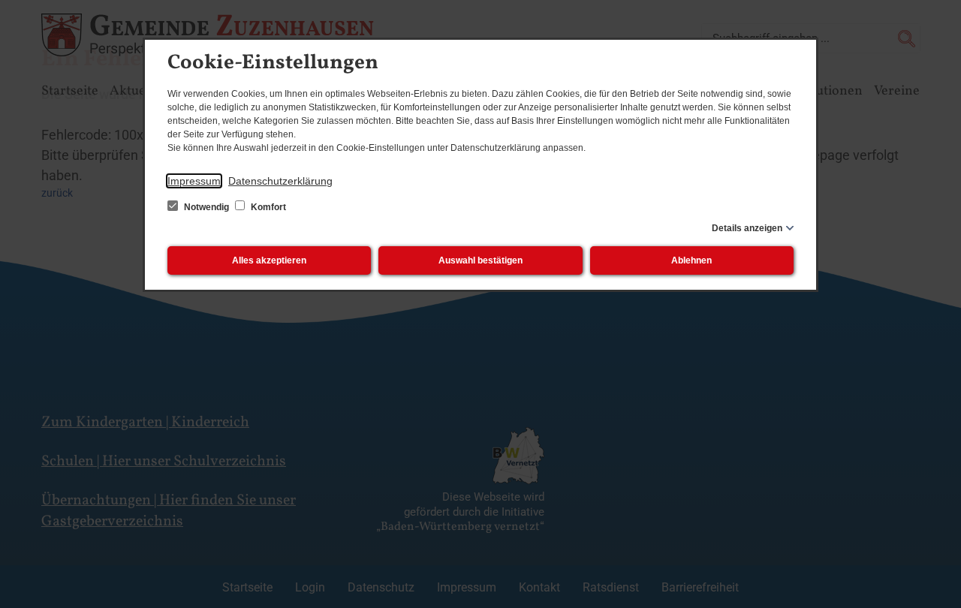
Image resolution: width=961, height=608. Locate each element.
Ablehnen (691, 260)
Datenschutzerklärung (280, 181)
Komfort (267, 207)
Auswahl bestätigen (480, 260)
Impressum (194, 181)
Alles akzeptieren (269, 260)
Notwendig (206, 207)
